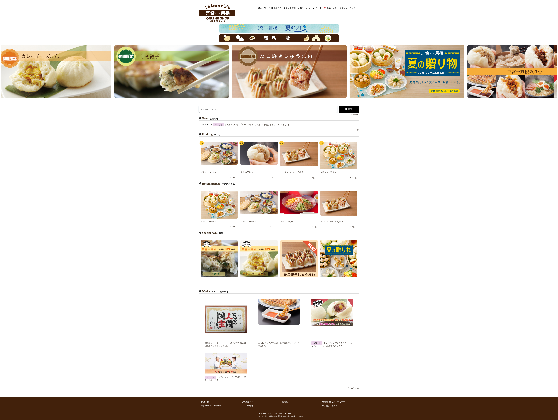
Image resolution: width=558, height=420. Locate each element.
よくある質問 (290, 8)
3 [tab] (276, 101)
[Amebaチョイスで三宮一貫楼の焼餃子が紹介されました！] (279, 312)
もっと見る (353, 388)
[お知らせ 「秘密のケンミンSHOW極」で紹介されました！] (226, 363)
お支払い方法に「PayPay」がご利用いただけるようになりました (257, 124)
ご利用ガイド (275, 8)
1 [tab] (268, 101)
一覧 (356, 130)
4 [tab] (281, 101)
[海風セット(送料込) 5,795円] (338, 155)
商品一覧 (262, 8)
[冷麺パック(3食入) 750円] (299, 202)
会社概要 (285, 402)
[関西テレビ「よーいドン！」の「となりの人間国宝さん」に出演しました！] (226, 319)
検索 (349, 109)
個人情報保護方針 (329, 406)
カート (319, 8)
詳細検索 (355, 114)
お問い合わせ (304, 8)
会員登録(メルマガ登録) (211, 406)
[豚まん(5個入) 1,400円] (259, 153)
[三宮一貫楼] (217, 12)
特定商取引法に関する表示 (333, 402)
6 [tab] (289, 101)
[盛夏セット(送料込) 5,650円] (219, 153)
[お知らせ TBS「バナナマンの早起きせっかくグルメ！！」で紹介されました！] (332, 312)
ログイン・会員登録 (348, 8)
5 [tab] (285, 101)
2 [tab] (272, 101)
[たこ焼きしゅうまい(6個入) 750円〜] (299, 154)
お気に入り (332, 8)
